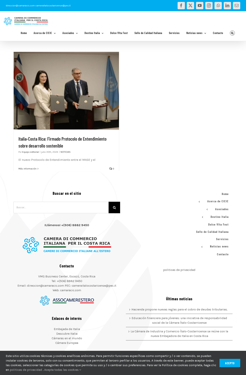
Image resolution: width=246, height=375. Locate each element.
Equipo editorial (30, 152)
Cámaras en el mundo (67, 338)
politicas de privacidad (179, 270)
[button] (232, 33)
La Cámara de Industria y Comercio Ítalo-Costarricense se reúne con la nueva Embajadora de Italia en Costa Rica (179, 333)
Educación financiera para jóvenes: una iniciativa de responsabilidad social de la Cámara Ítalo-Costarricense (179, 320)
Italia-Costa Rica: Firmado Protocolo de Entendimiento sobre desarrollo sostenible (61, 90)
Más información (27, 168)
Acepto (230, 363)
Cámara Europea (66, 343)
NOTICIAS (66, 152)
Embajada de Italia (67, 329)
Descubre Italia (66, 333)
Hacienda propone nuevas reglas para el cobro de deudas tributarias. (179, 309)
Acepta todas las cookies (61, 370)
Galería (71, 90)
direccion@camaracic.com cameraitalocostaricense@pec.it (38, 5)
